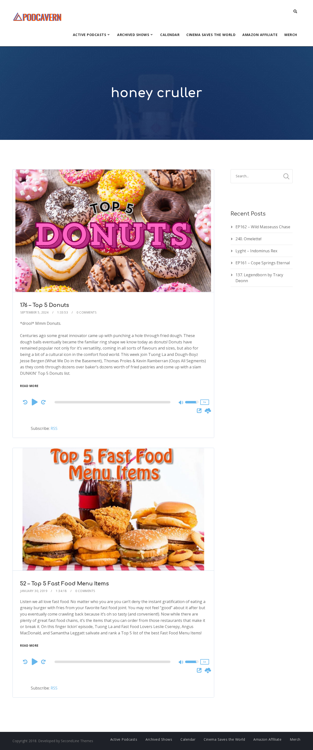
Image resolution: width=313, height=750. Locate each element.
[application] (113, 402)
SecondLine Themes (77, 740)
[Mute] (181, 402)
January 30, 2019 (33, 591)
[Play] (35, 402)
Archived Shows (133, 34)
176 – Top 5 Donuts (44, 305)
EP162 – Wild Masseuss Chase (262, 227)
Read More (29, 386)
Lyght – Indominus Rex (256, 251)
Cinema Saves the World (210, 34)
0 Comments (86, 312)
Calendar (169, 34)
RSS (54, 428)
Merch (290, 34)
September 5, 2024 (34, 312)
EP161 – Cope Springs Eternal (262, 263)
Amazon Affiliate (260, 34)
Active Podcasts (89, 34)
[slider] (192, 405)
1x (204, 402)
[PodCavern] (37, 16)
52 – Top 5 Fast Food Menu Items (64, 584)
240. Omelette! (248, 239)
